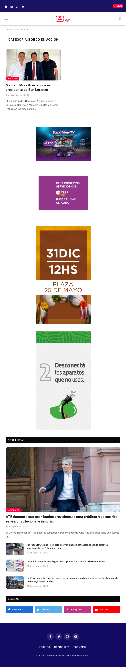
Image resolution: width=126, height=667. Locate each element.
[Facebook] (5, 6)
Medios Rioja (83, 655)
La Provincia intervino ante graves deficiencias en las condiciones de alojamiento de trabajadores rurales (72, 580)
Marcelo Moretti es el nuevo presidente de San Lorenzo (28, 87)
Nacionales (13, 510)
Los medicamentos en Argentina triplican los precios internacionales (66, 561)
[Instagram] (17, 6)
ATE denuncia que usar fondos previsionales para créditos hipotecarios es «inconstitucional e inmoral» (61, 519)
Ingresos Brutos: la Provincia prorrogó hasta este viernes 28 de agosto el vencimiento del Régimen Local (68, 546)
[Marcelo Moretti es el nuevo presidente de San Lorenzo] (33, 64)
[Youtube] (23, 6)
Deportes (12, 79)
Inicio (8, 29)
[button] (6, 18)
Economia (80, 647)
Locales (44, 647)
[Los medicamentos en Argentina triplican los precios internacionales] (15, 566)
